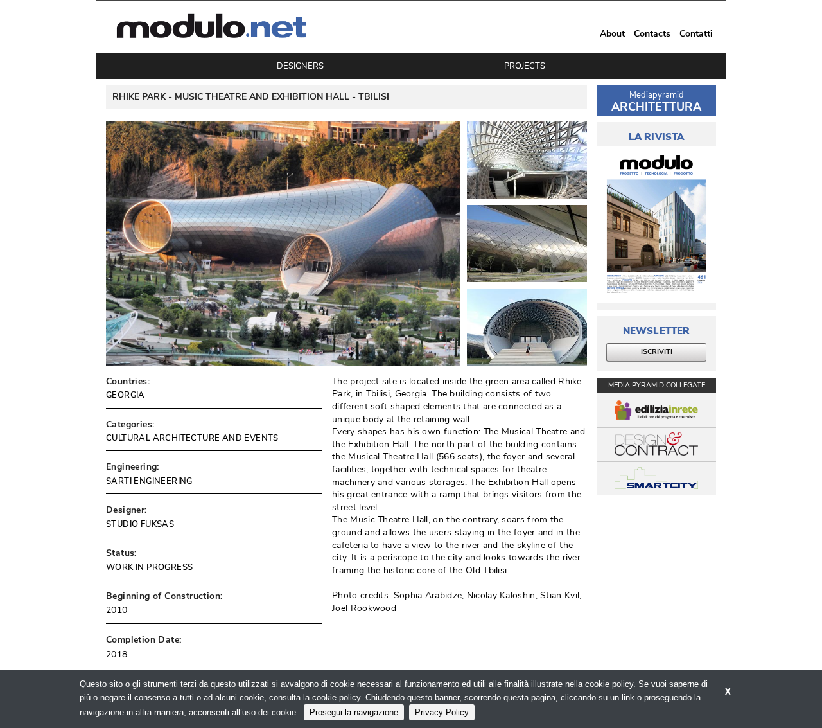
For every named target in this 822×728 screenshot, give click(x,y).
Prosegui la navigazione (354, 712)
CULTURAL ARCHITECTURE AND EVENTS (192, 438)
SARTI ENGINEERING (149, 481)
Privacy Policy (442, 712)
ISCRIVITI (656, 352)
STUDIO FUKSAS (140, 524)
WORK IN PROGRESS (149, 567)
